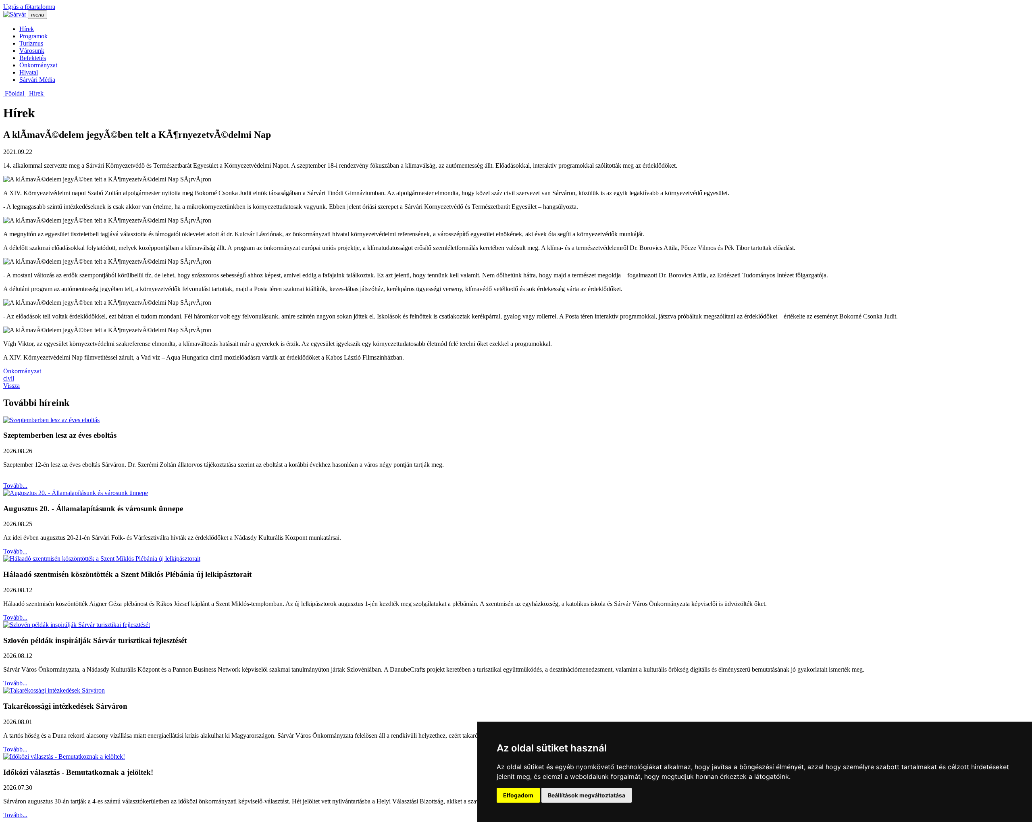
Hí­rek (26, 28)
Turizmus (31, 43)
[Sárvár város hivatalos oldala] (15, 14)
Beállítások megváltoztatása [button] (586, 795)
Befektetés (32, 57)
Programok (33, 36)
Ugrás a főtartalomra (29, 6)
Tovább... (15, 485)
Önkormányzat (38, 65)
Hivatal (28, 72)
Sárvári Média (37, 79)
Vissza (11, 385)
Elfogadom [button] (518, 795)
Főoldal (14, 93)
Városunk (31, 50)
